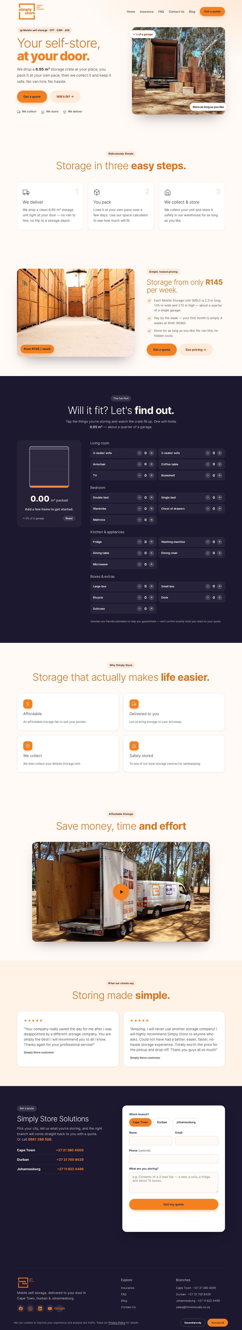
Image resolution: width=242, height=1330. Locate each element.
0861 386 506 (39, 1139)
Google (59, 1308)
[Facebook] (21, 1308)
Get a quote (212, 11)
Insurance (147, 11)
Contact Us (176, 11)
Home (131, 11)
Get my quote (174, 1204)
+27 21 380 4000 (70, 1150)
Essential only (193, 1322)
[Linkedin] (40, 1308)
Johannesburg (185, 1300)
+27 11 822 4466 (70, 1169)
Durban (181, 1294)
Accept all (218, 1322)
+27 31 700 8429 (70, 1160)
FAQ (161, 11)
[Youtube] (50, 1308)
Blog (192, 11)
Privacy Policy (191, 1220)
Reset (69, 518)
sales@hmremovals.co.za (193, 1307)
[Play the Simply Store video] (121, 892)
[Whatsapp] (30, 1308)
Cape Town (183, 1288)
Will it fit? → (65, 96)
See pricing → (195, 350)
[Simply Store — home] (31, 11)
